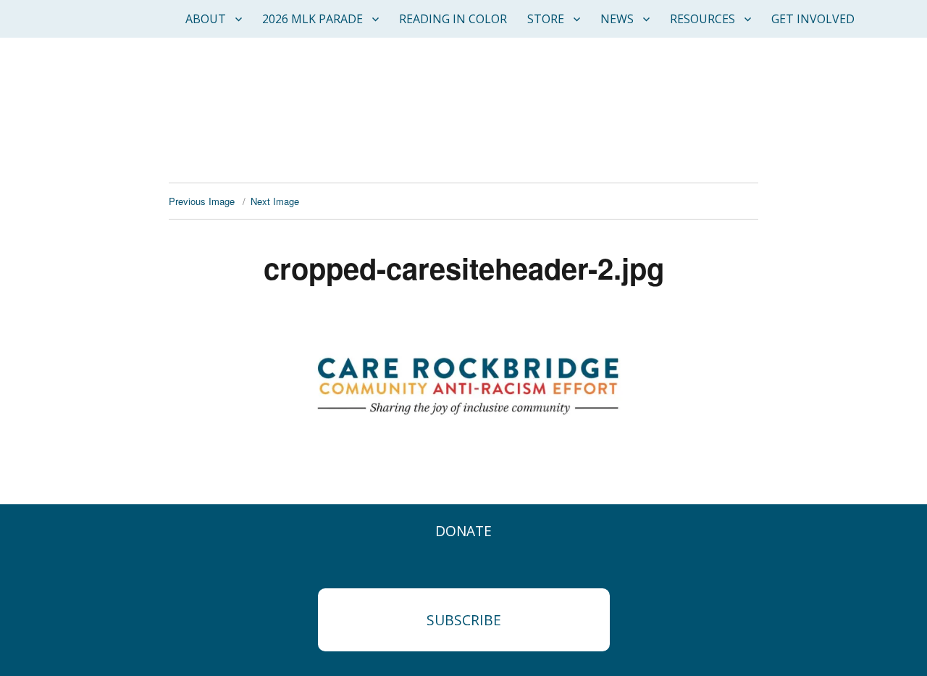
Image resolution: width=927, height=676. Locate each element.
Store (545, 19)
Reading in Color (453, 19)
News (617, 19)
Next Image (275, 201)
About (205, 19)
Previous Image (202, 201)
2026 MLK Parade (312, 19)
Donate (463, 531)
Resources (702, 19)
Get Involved (813, 19)
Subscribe (464, 620)
